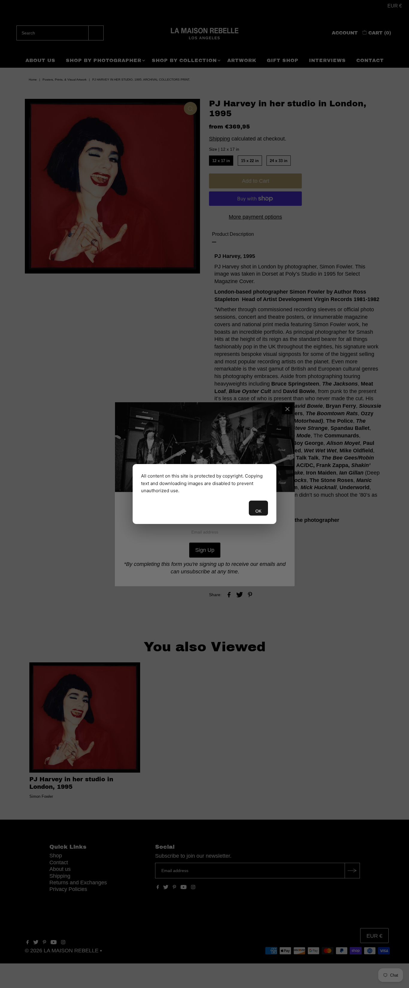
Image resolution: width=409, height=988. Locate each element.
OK (258, 511)
